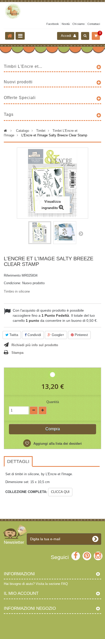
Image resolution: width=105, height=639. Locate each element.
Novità (66, 23)
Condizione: (12, 283)
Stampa (17, 353)
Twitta (13, 335)
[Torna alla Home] (9, 36)
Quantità (52, 402)
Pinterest (81, 335)
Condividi (34, 335)
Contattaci (93, 23)
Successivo (80, 233)
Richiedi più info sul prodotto (34, 345)
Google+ (57, 335)
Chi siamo (78, 23)
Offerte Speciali (20, 97)
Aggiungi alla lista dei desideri (57, 443)
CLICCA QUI (60, 492)
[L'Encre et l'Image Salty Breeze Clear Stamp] (40, 232)
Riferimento (12, 275)
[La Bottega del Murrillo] (52, 11)
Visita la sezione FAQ (52, 584)
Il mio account (21, 593)
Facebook (52, 23)
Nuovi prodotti (18, 82)
